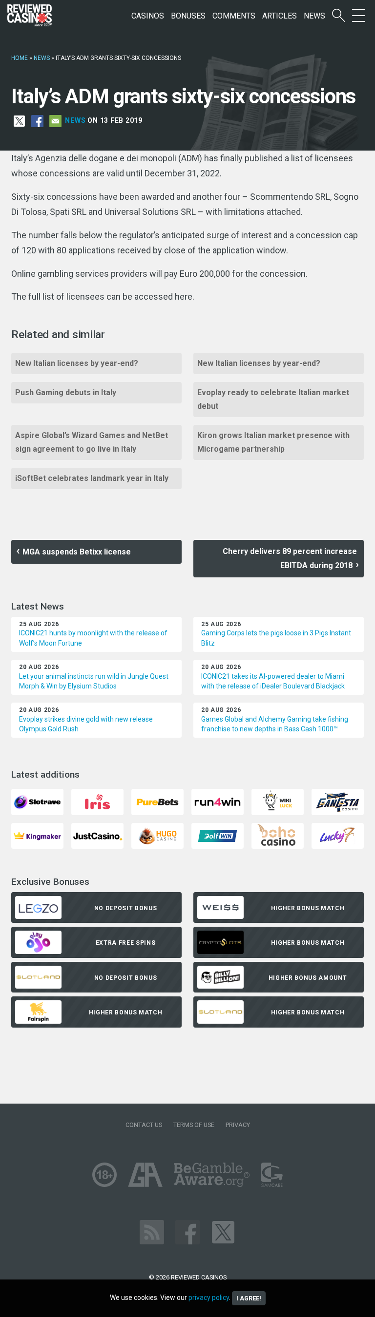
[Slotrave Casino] (37, 801)
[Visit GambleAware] (212, 1174)
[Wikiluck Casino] (277, 801)
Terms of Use (193, 1124)
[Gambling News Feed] (152, 1231)
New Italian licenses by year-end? (76, 363)
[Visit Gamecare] (272, 1174)
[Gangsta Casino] (338, 801)
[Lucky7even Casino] (338, 835)
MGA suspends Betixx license (76, 551)
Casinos (147, 15)
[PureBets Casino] (157, 801)
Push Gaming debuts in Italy (65, 392)
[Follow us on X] (223, 1231)
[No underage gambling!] (104, 1174)
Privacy (238, 1124)
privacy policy (208, 1297)
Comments (233, 15)
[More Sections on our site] (359, 15)
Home (19, 58)
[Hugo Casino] (157, 835)
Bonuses (188, 15)
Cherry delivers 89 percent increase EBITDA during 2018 (291, 558)
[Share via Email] (55, 120)
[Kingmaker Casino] (37, 835)
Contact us (143, 1124)
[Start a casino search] (339, 15)
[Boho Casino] (277, 835)
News (314, 15)
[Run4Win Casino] (217, 801)
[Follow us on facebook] (187, 1231)
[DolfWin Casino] (217, 835)
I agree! (248, 1298)
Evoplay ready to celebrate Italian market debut (273, 399)
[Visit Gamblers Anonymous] (145, 1174)
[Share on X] (19, 120)
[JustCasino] (97, 835)
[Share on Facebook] (37, 120)
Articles (279, 15)
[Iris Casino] (97, 801)
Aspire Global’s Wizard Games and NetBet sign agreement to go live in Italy (91, 442)
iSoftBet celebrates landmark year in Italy (91, 478)
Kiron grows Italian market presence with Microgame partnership (273, 442)
